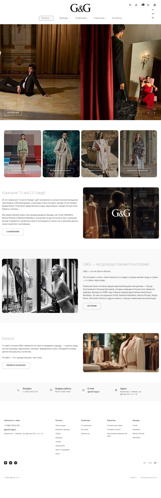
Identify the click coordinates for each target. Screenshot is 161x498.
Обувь (58, 434)
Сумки (58, 442)
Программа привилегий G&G (117, 435)
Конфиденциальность (149, 477)
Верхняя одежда (62, 429)
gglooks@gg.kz (93, 392)
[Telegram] (15, 462)
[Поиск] (130, 5)
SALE (57, 454)
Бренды (136, 420)
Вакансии (85, 434)
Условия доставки (114, 425)
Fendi (135, 425)
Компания (85, 420)
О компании (86, 425)
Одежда (58, 438)
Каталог (59, 420)
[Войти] (136, 5)
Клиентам (111, 420)
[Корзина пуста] (147, 5)
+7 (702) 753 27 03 (11, 425)
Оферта (133, 477)
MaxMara (136, 429)
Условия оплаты (114, 429)
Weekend (136, 438)
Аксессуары (60, 425)
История (84, 429)
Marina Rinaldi (138, 434)
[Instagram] (5, 462)
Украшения (60, 446)
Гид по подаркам (62, 450)
